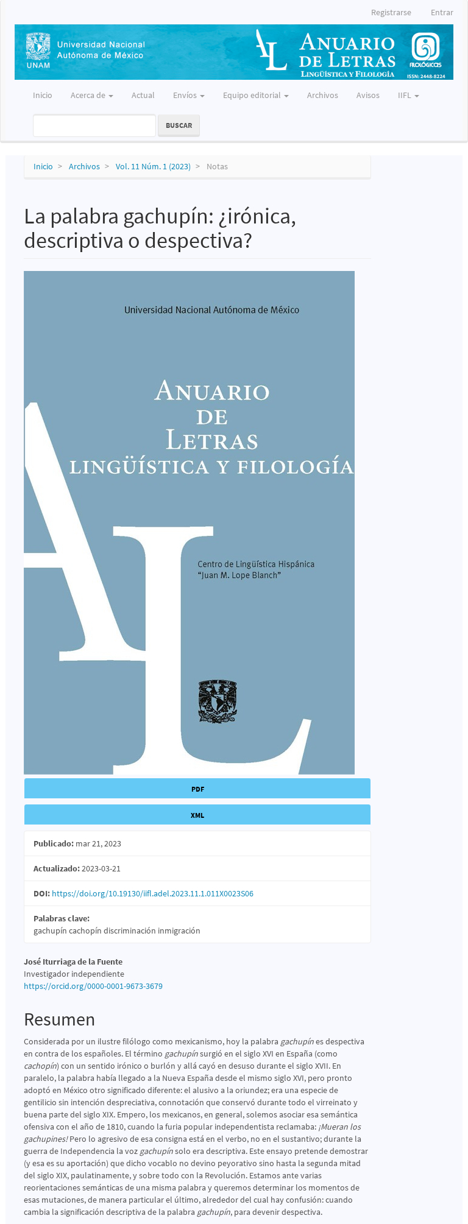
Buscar (179, 125)
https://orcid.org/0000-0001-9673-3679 (93, 985)
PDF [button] (197, 788)
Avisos (368, 95)
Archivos (322, 95)
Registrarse (391, 12)
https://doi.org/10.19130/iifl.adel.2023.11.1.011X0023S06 (153, 893)
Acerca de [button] (89, 95)
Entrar (442, 12)
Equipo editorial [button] (253, 95)
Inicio (42, 95)
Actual (143, 95)
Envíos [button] (186, 95)
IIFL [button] (405, 95)
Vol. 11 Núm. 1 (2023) (153, 166)
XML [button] (197, 815)
